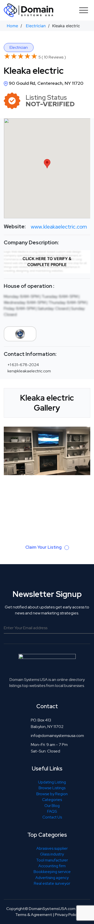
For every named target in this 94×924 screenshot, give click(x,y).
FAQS (52, 811)
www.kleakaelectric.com (59, 226)
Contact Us (52, 817)
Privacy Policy (67, 914)
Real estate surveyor (52, 883)
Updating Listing (52, 782)
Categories (52, 799)
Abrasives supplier (52, 848)
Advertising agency (52, 877)
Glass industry (52, 854)
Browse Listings (52, 787)
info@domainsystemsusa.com (57, 735)
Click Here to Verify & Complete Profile (47, 261)
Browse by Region (52, 793)
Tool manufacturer (52, 860)
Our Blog (52, 805)
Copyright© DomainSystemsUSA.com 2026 (46, 908)
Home (12, 25)
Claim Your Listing (44, 547)
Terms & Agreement (33, 914)
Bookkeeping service (52, 871)
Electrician (36, 25)
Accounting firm (52, 865)
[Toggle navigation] (83, 10)
